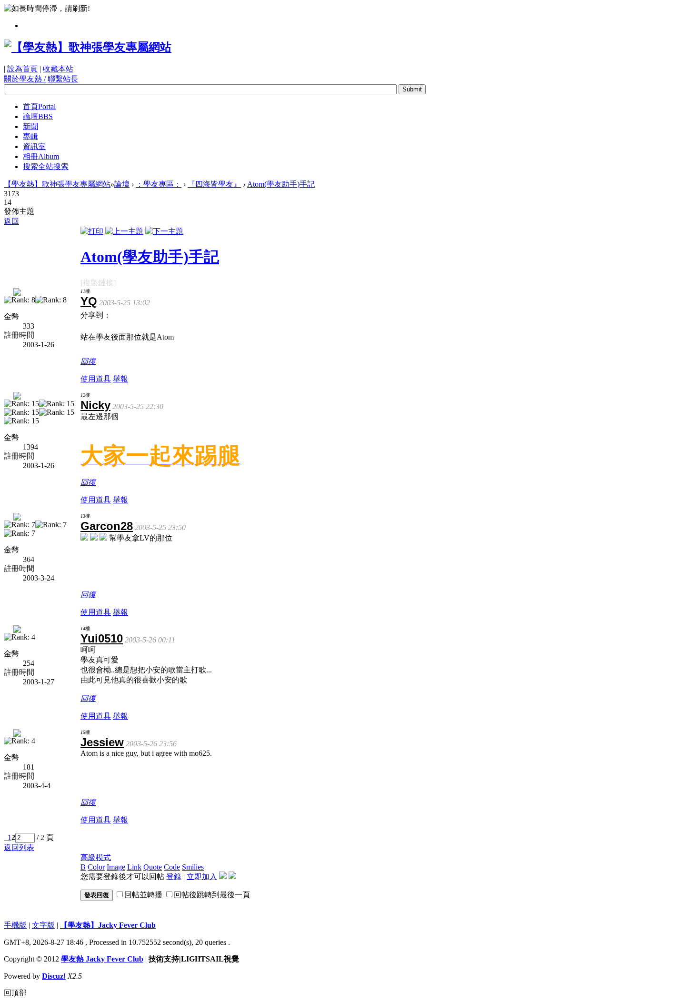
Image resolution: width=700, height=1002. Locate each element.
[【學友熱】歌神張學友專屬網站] (87, 47)
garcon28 (106, 526)
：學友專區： (158, 184)
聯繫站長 (63, 79)
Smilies (193, 867)
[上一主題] (124, 231)
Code (172, 867)
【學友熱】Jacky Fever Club (108, 925)
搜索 (46, 166)
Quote (152, 867)
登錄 (173, 876)
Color (96, 867)
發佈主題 (19, 211)
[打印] (91, 231)
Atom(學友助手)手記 (281, 184)
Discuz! (54, 976)
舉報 (120, 379)
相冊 (41, 156)
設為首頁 (22, 69)
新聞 (30, 126)
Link (134, 867)
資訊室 (34, 146)
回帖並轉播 (143, 895)
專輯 (30, 136)
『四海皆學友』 (214, 184)
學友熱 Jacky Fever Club (102, 959)
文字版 (43, 925)
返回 (11, 221)
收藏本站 (58, 69)
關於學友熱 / (25, 79)
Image (116, 867)
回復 (88, 361)
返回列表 (19, 847)
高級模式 (95, 857)
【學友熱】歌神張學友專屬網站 (57, 184)
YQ (88, 301)
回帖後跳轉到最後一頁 (212, 895)
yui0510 (101, 638)
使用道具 (95, 379)
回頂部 (15, 993)
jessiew (102, 742)
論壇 (38, 116)
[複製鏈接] (98, 283)
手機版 (15, 925)
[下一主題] (164, 231)
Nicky (95, 405)
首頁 (39, 106)
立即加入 (202, 876)
